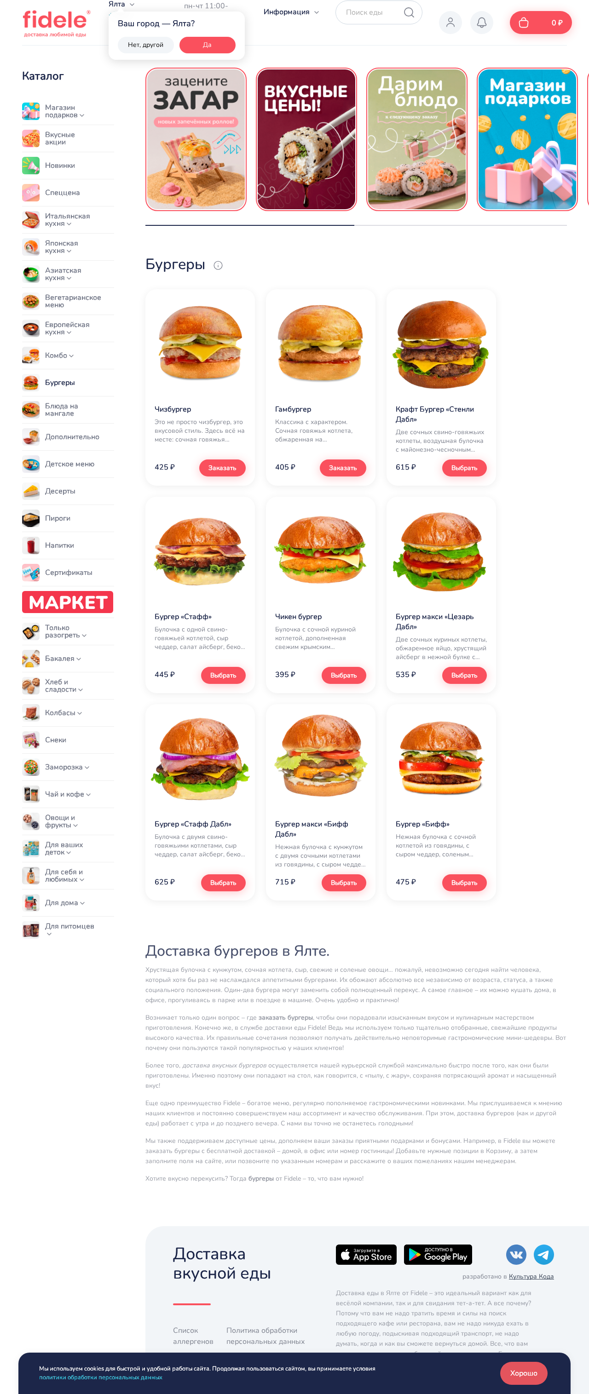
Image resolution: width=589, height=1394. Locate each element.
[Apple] (366, 1254)
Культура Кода (531, 1276)
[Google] (438, 1254)
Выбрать (464, 468)
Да (207, 44)
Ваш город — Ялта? (156, 23)
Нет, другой (145, 44)
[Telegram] (544, 1254)
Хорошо (523, 1373)
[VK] (516, 1254)
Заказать (222, 468)
